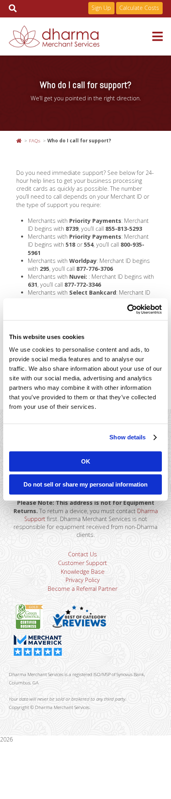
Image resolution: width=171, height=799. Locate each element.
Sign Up (101, 7)
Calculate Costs (139, 7)
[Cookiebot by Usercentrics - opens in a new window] (127, 309)
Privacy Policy (83, 580)
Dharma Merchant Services (80, 36)
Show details (127, 437)
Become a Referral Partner (82, 588)
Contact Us (82, 554)
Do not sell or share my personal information (85, 484)
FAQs (34, 140)
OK (85, 461)
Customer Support (82, 563)
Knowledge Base (83, 571)
